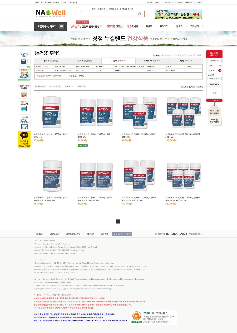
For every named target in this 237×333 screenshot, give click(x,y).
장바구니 (179, 2)
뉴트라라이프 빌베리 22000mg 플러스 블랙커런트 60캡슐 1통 (51, 199)
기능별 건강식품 (172, 55)
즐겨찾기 (73, 2)
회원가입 (158, 2)
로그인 (150, 2)
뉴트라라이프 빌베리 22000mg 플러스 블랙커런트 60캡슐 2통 (95, 199)
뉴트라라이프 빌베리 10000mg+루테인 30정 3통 (139, 135)
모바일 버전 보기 (122, 234)
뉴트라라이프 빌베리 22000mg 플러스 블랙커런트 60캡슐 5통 (182, 199)
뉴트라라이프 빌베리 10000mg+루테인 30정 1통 (51, 135)
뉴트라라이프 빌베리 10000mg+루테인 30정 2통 (95, 135)
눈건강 (184, 55)
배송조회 (188, 2)
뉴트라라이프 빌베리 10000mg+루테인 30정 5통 (182, 135)
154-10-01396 (59, 263)
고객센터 (198, 2)
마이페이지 (168, 2)
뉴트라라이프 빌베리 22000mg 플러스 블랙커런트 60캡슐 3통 (139, 199)
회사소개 (38, 2)
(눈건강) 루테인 (195, 55)
